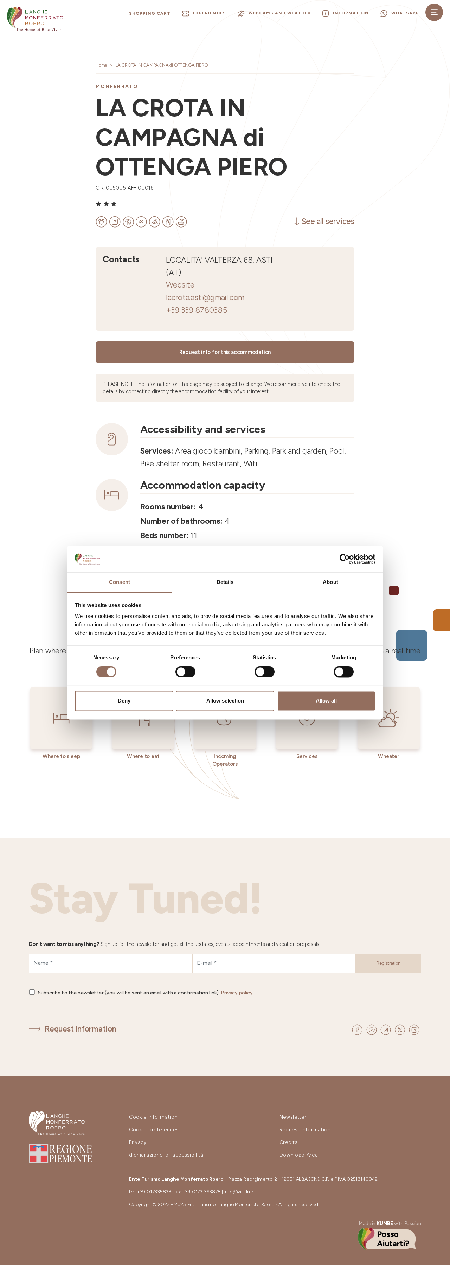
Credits (288, 1142)
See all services (327, 221)
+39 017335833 (154, 1192)
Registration (389, 963)
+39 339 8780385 (196, 310)
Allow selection (225, 701)
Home (101, 65)
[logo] (35, 19)
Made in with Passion (390, 1223)
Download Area (298, 1155)
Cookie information (153, 1117)
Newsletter (293, 1117)
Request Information (80, 1029)
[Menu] (434, 12)
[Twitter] (401, 1029)
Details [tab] (225, 582)
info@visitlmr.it (240, 1192)
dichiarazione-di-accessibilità (166, 1155)
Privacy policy (237, 993)
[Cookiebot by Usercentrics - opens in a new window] (344, 559)
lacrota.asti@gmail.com (205, 297)
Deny (124, 701)
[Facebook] (358, 1029)
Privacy (138, 1142)
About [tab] (330, 582)
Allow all (326, 701)
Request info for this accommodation (225, 352)
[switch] (185, 671)
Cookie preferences (154, 1130)
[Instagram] (386, 1029)
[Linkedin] (414, 1029)
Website (180, 285)
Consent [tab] (119, 582)
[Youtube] (372, 1029)
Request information (305, 1130)
